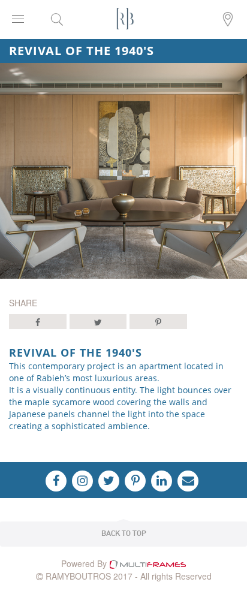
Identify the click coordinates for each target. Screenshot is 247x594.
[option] (123, 171)
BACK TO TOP (123, 534)
